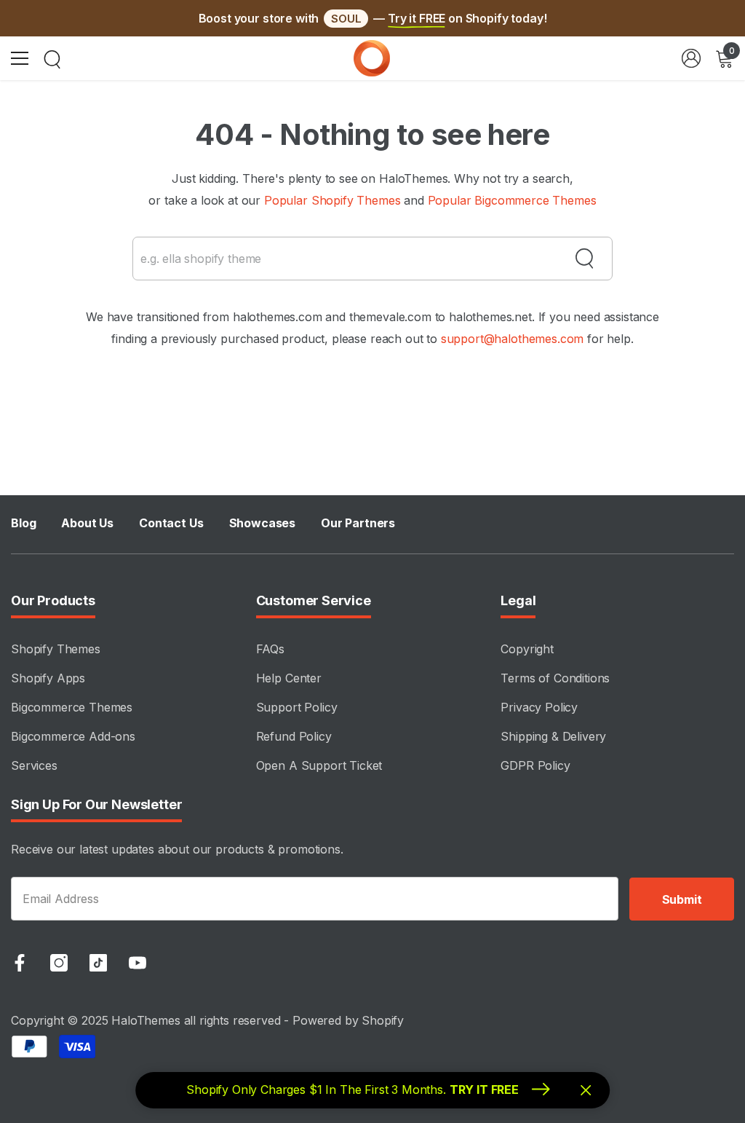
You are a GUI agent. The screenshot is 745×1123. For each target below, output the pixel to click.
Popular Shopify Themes (332, 200)
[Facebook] (19, 963)
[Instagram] (59, 963)
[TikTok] (98, 963)
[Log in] (691, 58)
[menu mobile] (19, 58)
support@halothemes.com (512, 338)
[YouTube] (137, 963)
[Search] (52, 59)
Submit (682, 899)
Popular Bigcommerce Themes (512, 200)
